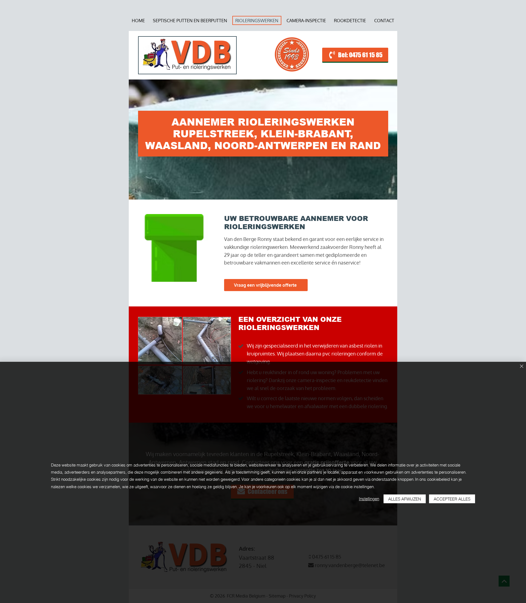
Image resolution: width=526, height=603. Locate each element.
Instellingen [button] (369, 498)
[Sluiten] (521, 366)
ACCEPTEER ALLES (452, 499)
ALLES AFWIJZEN (404, 499)
